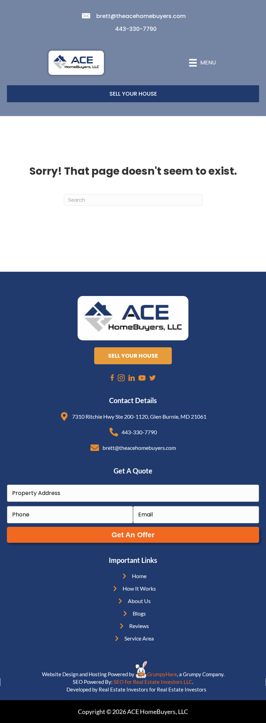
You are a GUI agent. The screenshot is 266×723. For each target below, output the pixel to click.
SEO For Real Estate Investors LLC (153, 682)
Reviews (139, 625)
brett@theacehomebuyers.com (141, 16)
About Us (139, 601)
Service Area (139, 638)
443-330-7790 (136, 29)
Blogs (139, 613)
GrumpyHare (162, 674)
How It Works (139, 588)
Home (139, 576)
